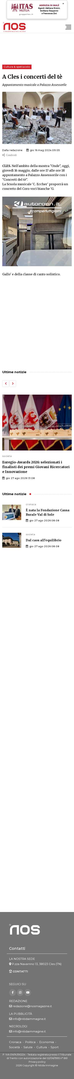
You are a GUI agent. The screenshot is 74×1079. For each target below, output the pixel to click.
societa (7, 456)
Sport (55, 1047)
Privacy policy (37, 1061)
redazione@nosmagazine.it (32, 1006)
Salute (28, 1047)
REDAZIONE (18, 1001)
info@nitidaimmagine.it (29, 1019)
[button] (5, 383)
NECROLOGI (18, 1026)
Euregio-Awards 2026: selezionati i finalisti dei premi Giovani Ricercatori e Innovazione (36, 467)
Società (14, 1047)
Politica (30, 1042)
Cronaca (15, 1042)
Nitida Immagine (48, 1065)
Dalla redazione (12, 150)
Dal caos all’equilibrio (43, 540)
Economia (46, 1042)
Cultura (41, 1047)
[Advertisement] (37, 323)
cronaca (31, 504)
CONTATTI (20, 971)
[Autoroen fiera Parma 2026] (37, 231)
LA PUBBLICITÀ (20, 1014)
